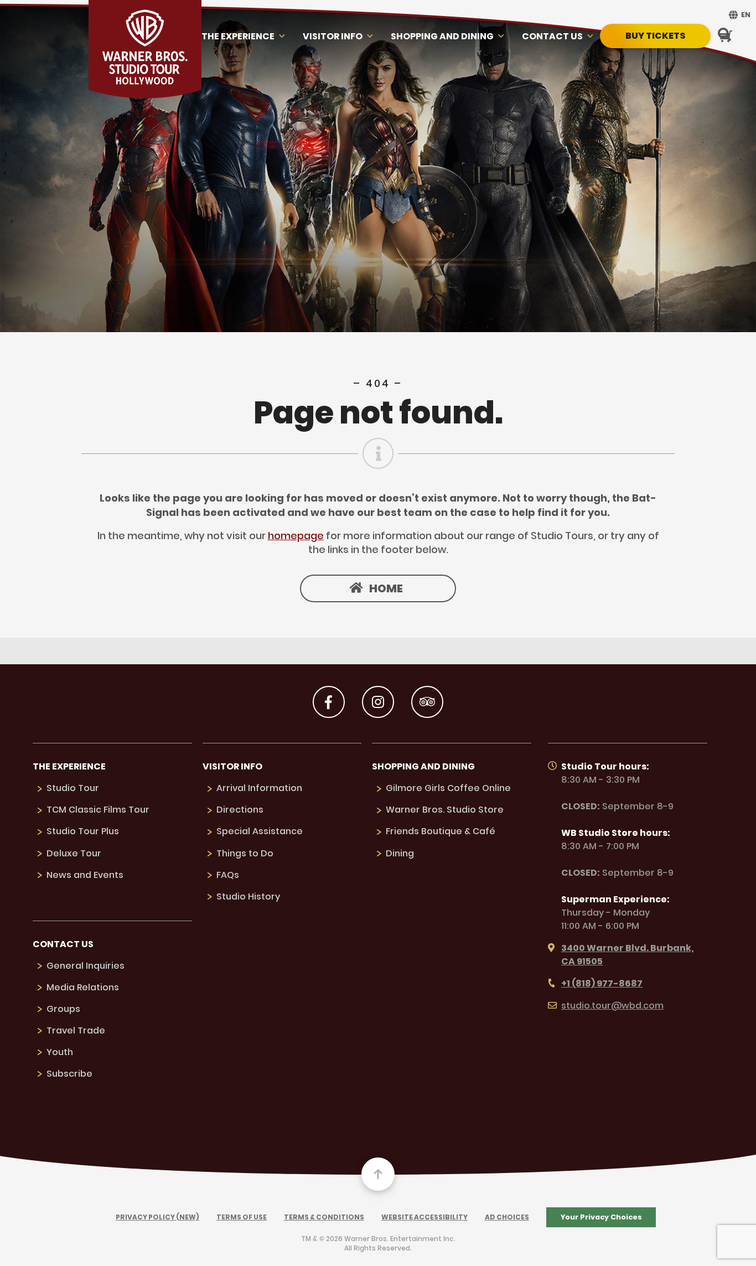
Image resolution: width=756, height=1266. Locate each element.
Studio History (248, 896)
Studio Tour (72, 788)
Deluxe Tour (73, 853)
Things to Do (244, 853)
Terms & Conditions (324, 1217)
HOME (386, 588)
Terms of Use (241, 1217)
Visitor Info (333, 36)
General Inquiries (85, 965)
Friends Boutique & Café (440, 831)
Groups (63, 1009)
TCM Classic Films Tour (97, 809)
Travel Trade (75, 1030)
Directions (239, 809)
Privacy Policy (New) (157, 1217)
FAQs (227, 875)
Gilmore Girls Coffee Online (448, 788)
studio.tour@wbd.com (612, 1005)
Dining (400, 853)
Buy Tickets (655, 35)
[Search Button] (724, 35)
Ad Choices (507, 1217)
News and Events (84, 875)
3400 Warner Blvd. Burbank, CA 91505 (627, 955)
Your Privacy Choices (601, 1217)
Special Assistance (259, 831)
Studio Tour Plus (82, 831)
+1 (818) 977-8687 (602, 983)
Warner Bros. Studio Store (445, 809)
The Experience (238, 36)
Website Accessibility (424, 1217)
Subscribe (69, 1073)
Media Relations (82, 987)
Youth (59, 1052)
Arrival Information (259, 788)
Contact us (552, 36)
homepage (296, 535)
